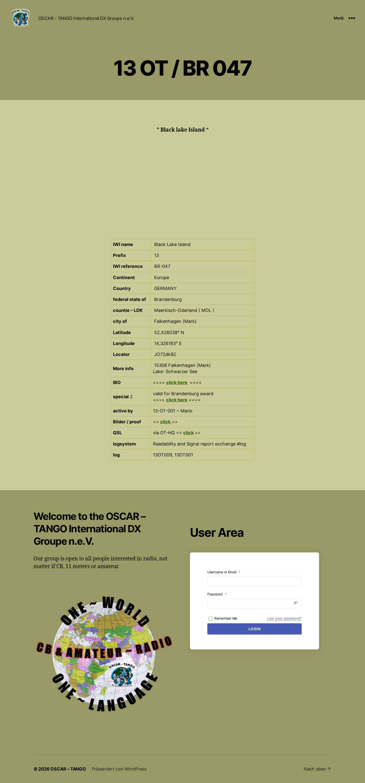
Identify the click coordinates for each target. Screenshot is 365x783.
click (188, 432)
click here (176, 382)
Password (216, 594)
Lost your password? (284, 618)
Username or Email (223, 572)
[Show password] (295, 602)
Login (255, 629)
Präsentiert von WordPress (119, 769)
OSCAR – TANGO (68, 769)
